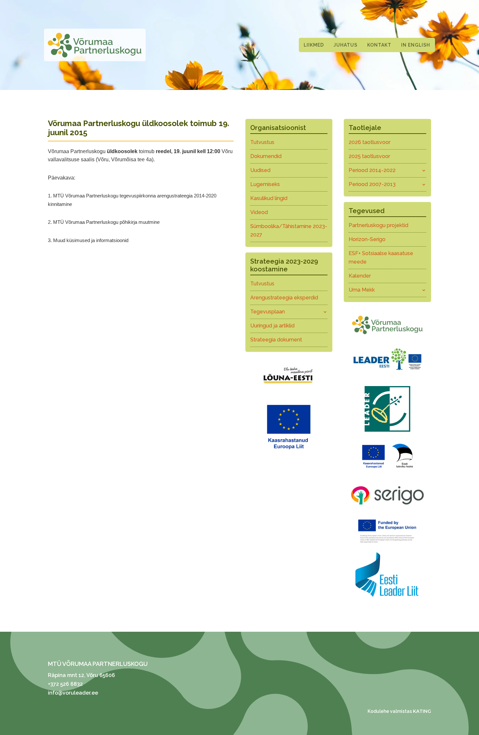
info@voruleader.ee (73, 693)
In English (415, 45)
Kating (422, 711)
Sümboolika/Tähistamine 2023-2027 (288, 230)
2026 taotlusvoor (369, 142)
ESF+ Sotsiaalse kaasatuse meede (381, 257)
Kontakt (379, 45)
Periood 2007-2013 (372, 184)
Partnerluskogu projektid (378, 225)
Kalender (360, 276)
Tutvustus (262, 142)
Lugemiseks (265, 184)
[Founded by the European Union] (387, 544)
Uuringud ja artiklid (272, 326)
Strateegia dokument (276, 340)
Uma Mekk (362, 290)
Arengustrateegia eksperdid (284, 298)
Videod (259, 212)
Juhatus (345, 45)
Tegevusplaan (267, 312)
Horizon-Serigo (367, 239)
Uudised (260, 170)
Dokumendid (266, 156)
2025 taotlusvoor (369, 156)
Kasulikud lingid (268, 198)
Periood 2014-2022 (372, 170)
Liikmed (314, 45)
